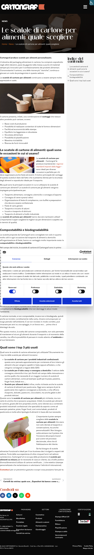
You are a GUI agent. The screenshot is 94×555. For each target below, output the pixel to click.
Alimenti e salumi (42, 522)
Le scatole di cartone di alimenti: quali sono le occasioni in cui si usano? (80, 69)
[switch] (35, 291)
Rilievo (58, 524)
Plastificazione (61, 528)
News (11, 44)
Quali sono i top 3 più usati (80, 80)
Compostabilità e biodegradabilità (76, 76)
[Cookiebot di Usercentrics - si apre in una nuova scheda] (81, 252)
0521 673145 (6, 526)
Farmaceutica (41, 526)
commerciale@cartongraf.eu (9, 530)
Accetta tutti (77, 301)
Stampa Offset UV (62, 517)
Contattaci (5, 469)
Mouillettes (20, 518)
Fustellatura (60, 520)
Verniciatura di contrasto (61, 536)
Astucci (19, 515)
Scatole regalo (22, 526)
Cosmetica (40, 515)
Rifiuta (17, 301)
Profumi (39, 518)
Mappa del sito (88, 548)
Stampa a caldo (61, 531)
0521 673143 (4, 528)
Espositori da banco (24, 529)
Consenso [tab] (16, 259)
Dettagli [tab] (47, 259)
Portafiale (20, 522)
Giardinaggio (41, 529)
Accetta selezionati (47, 301)
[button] (88, 7)
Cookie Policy (88, 546)
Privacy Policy (77, 546)
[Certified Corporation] (79, 515)
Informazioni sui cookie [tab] (77, 259)
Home (4, 44)
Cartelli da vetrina (23, 533)
